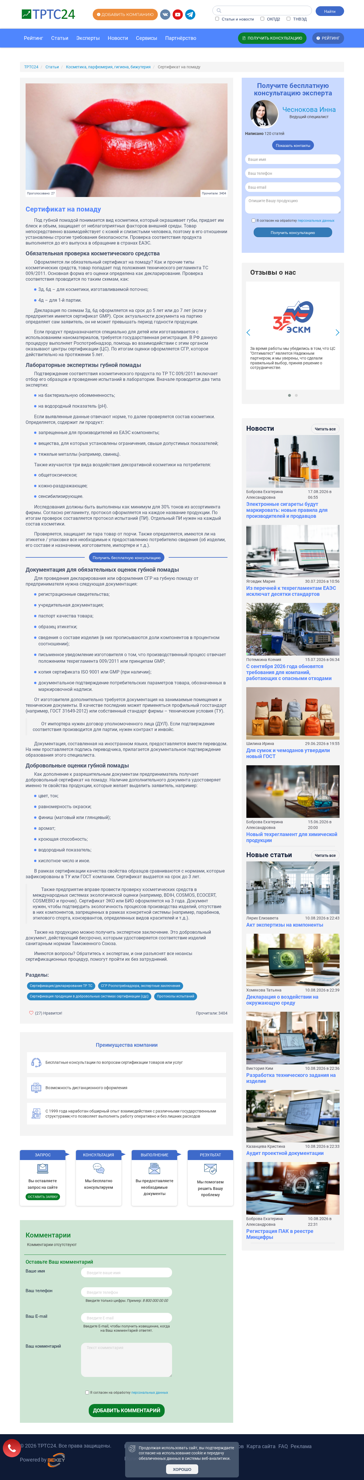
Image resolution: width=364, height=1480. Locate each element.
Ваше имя (35, 1271)
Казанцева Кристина (265, 1146)
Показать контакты (293, 145)
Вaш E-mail (36, 1316)
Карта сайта (261, 1446)
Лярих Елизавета (262, 918)
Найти (330, 11)
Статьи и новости (237, 19)
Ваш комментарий (43, 1346)
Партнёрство (180, 38)
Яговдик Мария (260, 581)
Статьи (59, 38)
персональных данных (149, 1393)
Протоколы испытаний (175, 996)
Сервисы (146, 38)
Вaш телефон (39, 1290)
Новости (118, 38)
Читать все (325, 429)
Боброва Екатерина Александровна (264, 494)
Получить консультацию (293, 232)
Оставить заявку (43, 1196)
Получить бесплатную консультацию (127, 557)
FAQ (283, 1446)
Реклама (301, 1446)
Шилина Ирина (260, 743)
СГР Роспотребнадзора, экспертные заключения (140, 986)
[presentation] (249, 333)
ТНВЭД (299, 19)
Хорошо (182, 1469)
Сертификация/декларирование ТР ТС (61, 986)
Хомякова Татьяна (264, 990)
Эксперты (88, 38)
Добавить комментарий (126, 1410)
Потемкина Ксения (263, 659)
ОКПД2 (273, 19)
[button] (289, 395)
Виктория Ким (259, 1068)
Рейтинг (33, 38)
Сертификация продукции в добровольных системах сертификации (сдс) (89, 996)
